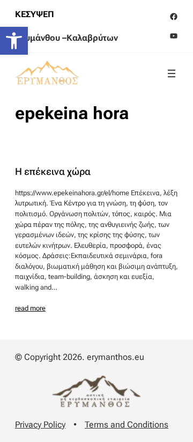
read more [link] (30, 308)
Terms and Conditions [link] (126, 424)
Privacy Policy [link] (40, 424)
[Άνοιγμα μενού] (171, 73)
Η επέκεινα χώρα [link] (53, 171)
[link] (14, 41)
